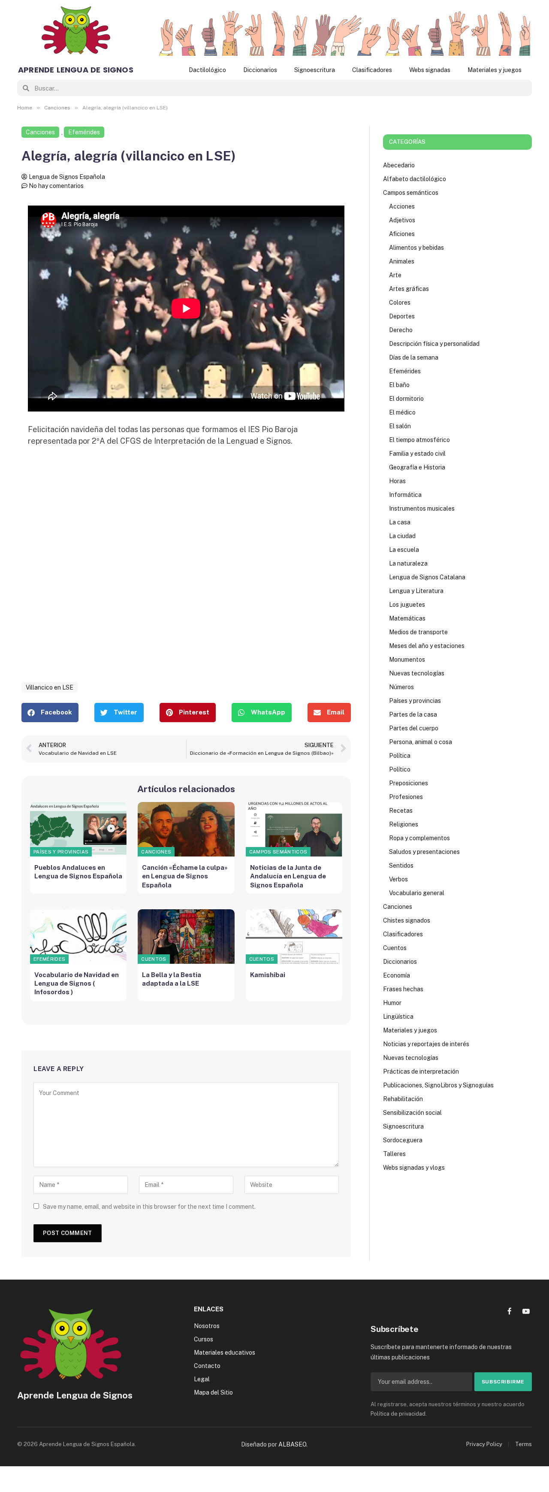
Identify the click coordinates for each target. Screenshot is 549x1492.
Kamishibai (267, 974)
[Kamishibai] (294, 936)
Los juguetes (407, 604)
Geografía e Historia (417, 467)
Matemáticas (407, 618)
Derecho (401, 330)
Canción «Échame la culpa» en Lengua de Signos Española (185, 876)
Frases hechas (403, 989)
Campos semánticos (278, 851)
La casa (399, 522)
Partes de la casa (413, 714)
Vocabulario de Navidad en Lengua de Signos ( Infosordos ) (76, 983)
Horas (397, 481)
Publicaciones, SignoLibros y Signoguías (438, 1085)
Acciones (402, 206)
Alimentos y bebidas (416, 247)
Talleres (394, 1153)
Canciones (40, 132)
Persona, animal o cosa (420, 741)
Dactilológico (207, 70)
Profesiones (406, 796)
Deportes (402, 316)
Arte (395, 275)
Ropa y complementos (419, 838)
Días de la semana (413, 357)
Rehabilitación (403, 1099)
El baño (399, 384)
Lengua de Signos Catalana (427, 577)
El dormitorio (406, 398)
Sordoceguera (402, 1140)
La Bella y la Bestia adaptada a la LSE (171, 979)
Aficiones (402, 233)
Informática (405, 494)
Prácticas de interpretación (421, 1071)
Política (399, 755)
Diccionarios (260, 70)
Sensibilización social (412, 1112)
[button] (49, 712)
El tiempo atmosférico (419, 439)
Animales (401, 261)
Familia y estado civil (417, 453)
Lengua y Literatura (416, 590)
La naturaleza (408, 563)
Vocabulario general (416, 893)
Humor (392, 1002)
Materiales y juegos (495, 70)
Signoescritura (314, 70)
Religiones (403, 824)
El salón (400, 426)
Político (399, 769)
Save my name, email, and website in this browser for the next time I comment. (149, 1206)
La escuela (404, 549)
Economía (396, 975)
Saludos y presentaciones (424, 851)
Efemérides (84, 132)
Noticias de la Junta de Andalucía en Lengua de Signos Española (288, 876)
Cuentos (153, 959)
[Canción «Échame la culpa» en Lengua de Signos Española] (186, 829)
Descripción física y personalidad (434, 343)
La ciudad (402, 536)
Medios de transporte (418, 632)
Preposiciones (408, 783)
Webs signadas (429, 70)
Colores (399, 302)
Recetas (401, 810)
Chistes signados (406, 920)
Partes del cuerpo (413, 728)
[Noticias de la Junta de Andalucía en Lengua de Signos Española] (294, 829)
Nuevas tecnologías (416, 673)
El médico (402, 412)
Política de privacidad (398, 1413)
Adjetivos (402, 220)
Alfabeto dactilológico (414, 179)
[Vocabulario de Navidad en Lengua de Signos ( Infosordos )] (78, 936)
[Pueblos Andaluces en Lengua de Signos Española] (78, 829)
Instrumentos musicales (422, 508)
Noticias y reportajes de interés (426, 1044)
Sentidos (401, 865)
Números (401, 687)
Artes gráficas (409, 288)
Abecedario (399, 165)
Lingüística (398, 1016)
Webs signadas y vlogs (414, 1167)
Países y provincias (60, 851)
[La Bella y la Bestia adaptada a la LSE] (186, 936)
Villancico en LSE (49, 687)
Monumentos (407, 659)
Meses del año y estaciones (427, 645)
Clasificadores (372, 70)
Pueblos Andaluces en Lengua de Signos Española (78, 872)
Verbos (398, 879)
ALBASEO (292, 1444)
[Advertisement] (186, 573)
